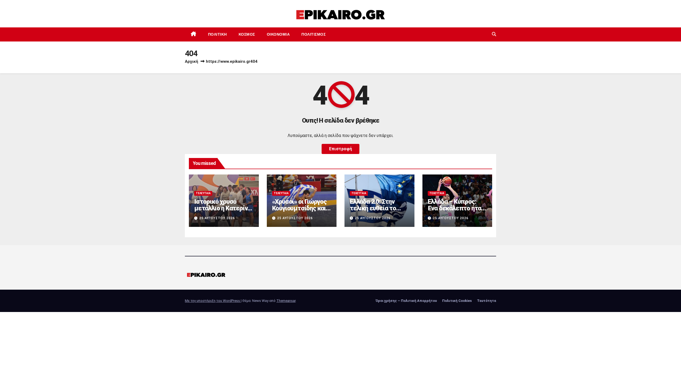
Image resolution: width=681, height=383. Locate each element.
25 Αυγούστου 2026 (217, 218)
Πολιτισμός (313, 34)
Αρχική (191, 61)
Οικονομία (278, 34)
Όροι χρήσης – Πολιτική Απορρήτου (406, 301)
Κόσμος (247, 34)
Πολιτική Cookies (457, 301)
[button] (494, 34)
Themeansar (286, 301)
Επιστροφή (340, 148)
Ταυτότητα (486, 301)
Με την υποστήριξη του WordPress (213, 301)
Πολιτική (217, 34)
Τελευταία (203, 193)
